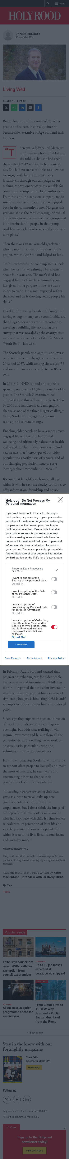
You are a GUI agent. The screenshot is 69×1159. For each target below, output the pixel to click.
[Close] (61, 501)
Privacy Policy (56, 658)
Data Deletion (13, 658)
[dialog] (34, 579)
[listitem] (34, 570)
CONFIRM (21, 645)
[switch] (54, 579)
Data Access (34, 658)
